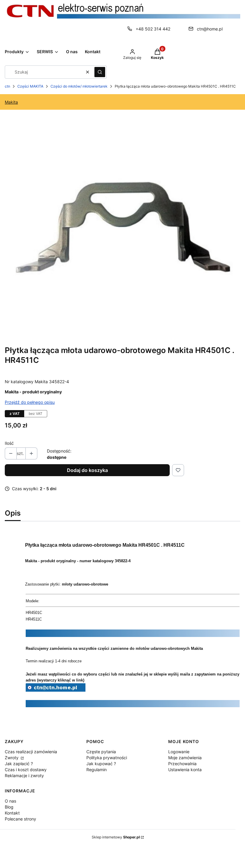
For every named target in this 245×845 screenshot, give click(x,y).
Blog (9, 806)
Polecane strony (20, 818)
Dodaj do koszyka (87, 470)
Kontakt (12, 812)
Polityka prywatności (106, 757)
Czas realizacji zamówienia (31, 751)
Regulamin (96, 769)
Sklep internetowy (116, 837)
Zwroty (12, 757)
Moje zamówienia (185, 757)
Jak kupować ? (101, 763)
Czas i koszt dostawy (26, 769)
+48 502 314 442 (153, 28)
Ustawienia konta (185, 769)
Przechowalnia (182, 763)
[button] (99, 72)
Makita (11, 102)
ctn (7, 86)
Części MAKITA (30, 86)
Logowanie (178, 751)
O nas (10, 800)
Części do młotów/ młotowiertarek (79, 86)
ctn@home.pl (210, 28)
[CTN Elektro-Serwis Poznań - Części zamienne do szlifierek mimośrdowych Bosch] (55, 690)
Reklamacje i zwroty (24, 775)
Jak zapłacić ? (19, 763)
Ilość (9, 443)
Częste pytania (101, 751)
